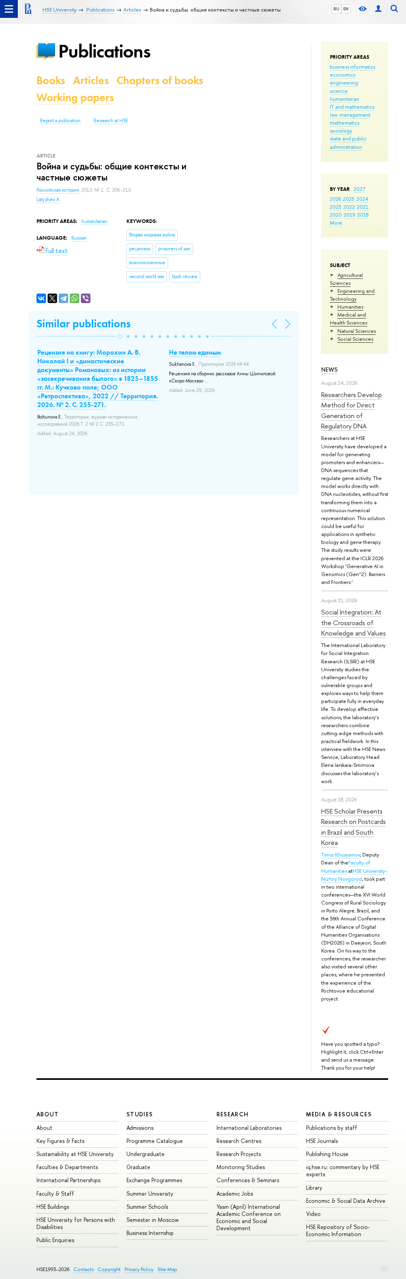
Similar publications (83, 323)
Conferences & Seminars (247, 1180)
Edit (384, 1268)
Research (232, 1114)
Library (314, 1187)
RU (336, 9)
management (354, 114)
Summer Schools (147, 1206)
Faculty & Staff (55, 1193)
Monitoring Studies (240, 1167)
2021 (362, 206)
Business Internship (150, 1233)
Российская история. (58, 190)
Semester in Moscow (152, 1219)
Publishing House (327, 1154)
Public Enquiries (55, 1240)
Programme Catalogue (154, 1141)
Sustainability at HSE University (75, 1154)
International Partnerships (68, 1180)
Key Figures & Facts (60, 1141)
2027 (359, 188)
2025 (348, 198)
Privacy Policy (138, 1269)
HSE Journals (322, 1141)
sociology (341, 130)
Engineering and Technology (352, 294)
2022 (349, 206)
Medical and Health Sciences (348, 318)
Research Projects (238, 1154)
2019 (349, 214)
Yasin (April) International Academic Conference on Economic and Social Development (248, 1217)
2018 (363, 214)
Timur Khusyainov (340, 854)
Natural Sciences (356, 330)
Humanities (350, 306)
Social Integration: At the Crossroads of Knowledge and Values (353, 622)
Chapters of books (160, 80)
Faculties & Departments (67, 1167)
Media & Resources (339, 1114)
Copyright (109, 1269)
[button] (120, 336)
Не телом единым (195, 352)
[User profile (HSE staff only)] (378, 9)
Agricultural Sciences (346, 278)
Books (50, 80)
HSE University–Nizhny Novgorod (354, 874)
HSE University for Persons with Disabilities (75, 1223)
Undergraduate (145, 1154)
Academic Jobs (234, 1193)
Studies (139, 1114)
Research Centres (238, 1141)
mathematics (344, 122)
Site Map (167, 1269)
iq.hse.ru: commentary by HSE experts (342, 1170)
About (47, 1114)
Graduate (138, 1167)
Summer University (149, 1193)
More (336, 222)
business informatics (352, 66)
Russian (79, 238)
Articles (91, 80)
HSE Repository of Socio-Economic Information (338, 1230)
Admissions (139, 1127)
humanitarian (344, 98)
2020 (336, 214)
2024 (362, 198)
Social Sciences (355, 338)
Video (313, 1214)
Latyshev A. (48, 199)
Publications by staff (331, 1127)
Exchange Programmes (154, 1180)
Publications (104, 51)
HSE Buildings (52, 1206)
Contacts (83, 1269)
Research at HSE (111, 120)
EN (346, 9)
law (333, 114)
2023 (335, 206)
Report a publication (60, 120)
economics (342, 74)
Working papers (75, 97)
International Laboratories (249, 1127)
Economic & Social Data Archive (345, 1200)
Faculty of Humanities (345, 866)
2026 (335, 198)
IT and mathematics (352, 106)
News (329, 369)
